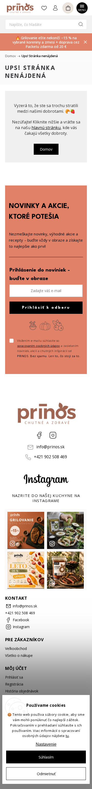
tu (67, 735)
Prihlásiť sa (14, 677)
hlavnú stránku (46, 127)
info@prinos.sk (50, 447)
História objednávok (21, 691)
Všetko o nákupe (19, 655)
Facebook (39, 435)
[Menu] (82, 7)
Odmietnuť (46, 773)
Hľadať (80, 24)
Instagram (53, 435)
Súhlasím (46, 757)
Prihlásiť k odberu (46, 308)
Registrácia (14, 684)
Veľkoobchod (16, 648)
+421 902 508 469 (50, 457)
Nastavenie (46, 744)
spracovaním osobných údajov (38, 346)
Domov (46, 149)
